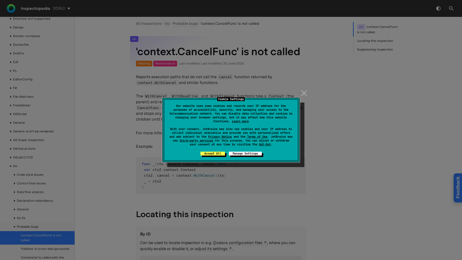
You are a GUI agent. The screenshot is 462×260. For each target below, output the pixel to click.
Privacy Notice (220, 137)
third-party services (196, 141)
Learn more (240, 121)
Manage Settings (245, 154)
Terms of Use (257, 137)
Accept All (212, 154)
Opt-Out (265, 144)
